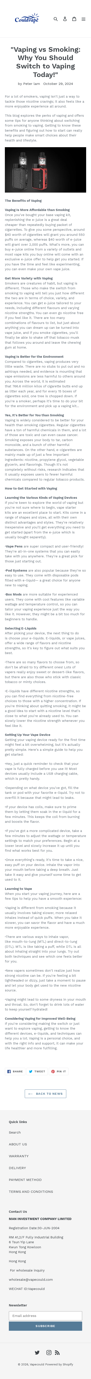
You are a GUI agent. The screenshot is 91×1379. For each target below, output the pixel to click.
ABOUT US (18, 1144)
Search (15, 1132)
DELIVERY (17, 1168)
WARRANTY (18, 1156)
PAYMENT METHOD (25, 1180)
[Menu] (83, 18)
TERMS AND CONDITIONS (31, 1191)
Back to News (49, 1093)
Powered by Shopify (59, 1364)
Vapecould (37, 1364)
